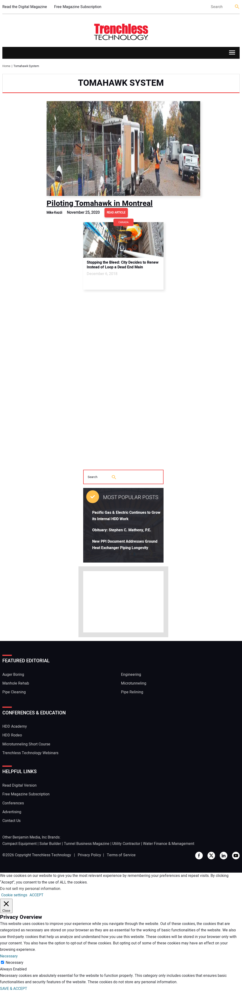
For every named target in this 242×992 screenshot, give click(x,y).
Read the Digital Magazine (24, 7)
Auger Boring (13, 674)
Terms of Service (121, 855)
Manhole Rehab (15, 683)
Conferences (13, 803)
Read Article (116, 212)
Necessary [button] (9, 956)
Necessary (14, 962)
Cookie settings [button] (14, 895)
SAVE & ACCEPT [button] (13, 989)
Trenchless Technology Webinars (30, 753)
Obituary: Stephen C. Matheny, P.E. (121, 530)
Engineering (131, 674)
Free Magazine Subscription (77, 7)
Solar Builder (50, 844)
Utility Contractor (126, 844)
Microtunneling (133, 683)
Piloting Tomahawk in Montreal (100, 203)
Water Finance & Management (168, 844)
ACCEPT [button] (36, 895)
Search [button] (237, 7)
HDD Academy (14, 726)
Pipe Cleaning (14, 692)
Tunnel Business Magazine (86, 844)
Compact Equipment (19, 844)
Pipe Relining (132, 692)
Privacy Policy (89, 855)
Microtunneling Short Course (26, 744)
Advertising (11, 812)
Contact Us (11, 821)
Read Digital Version (19, 785)
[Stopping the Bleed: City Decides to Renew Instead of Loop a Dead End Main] (123, 240)
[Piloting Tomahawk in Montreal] (123, 148)
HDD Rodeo (12, 735)
